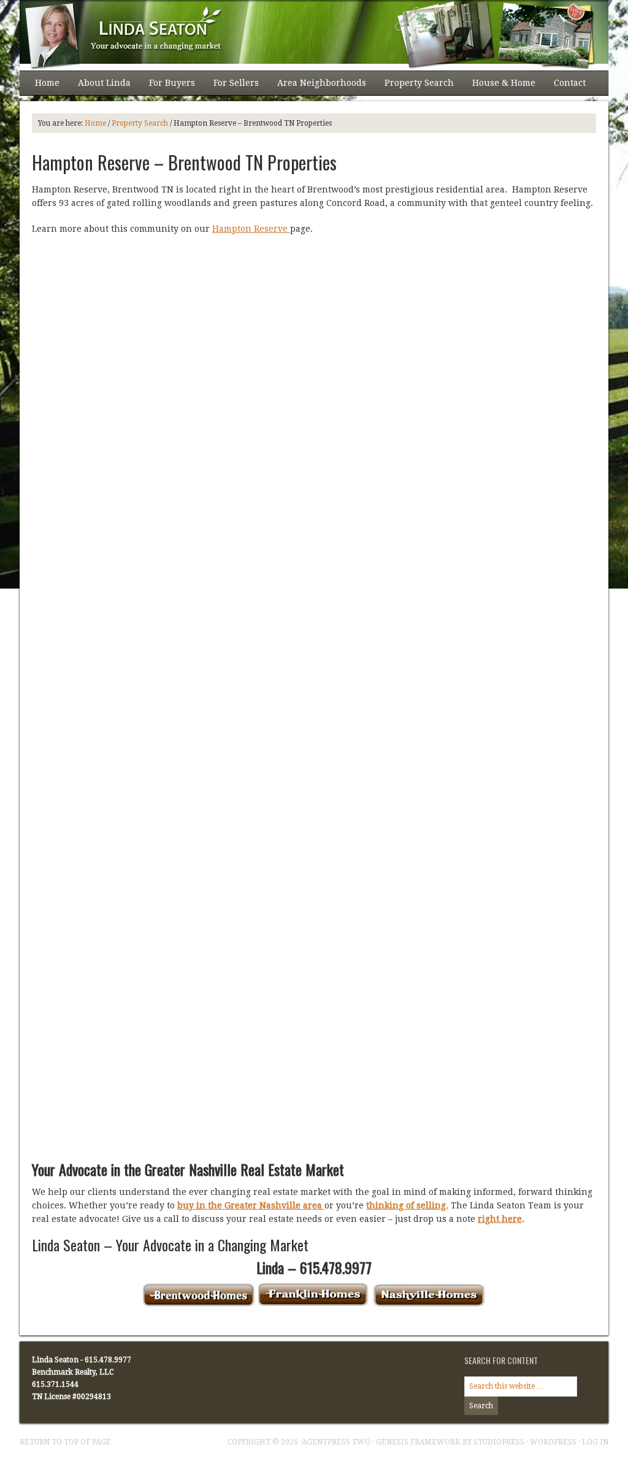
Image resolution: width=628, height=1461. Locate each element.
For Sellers (231, 86)
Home (47, 83)
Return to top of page (65, 1442)
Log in (595, 1442)
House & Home (499, 86)
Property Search (414, 86)
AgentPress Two (336, 1442)
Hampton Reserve (251, 229)
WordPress (553, 1442)
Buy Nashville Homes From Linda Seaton (302, 35)
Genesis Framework (418, 1442)
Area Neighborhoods (317, 86)
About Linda (100, 86)
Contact (570, 83)
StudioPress (498, 1442)
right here (500, 1219)
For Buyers (167, 86)
